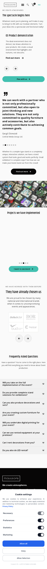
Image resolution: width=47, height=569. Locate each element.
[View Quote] (32, 4)
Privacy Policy (8, 506)
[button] (6, 68)
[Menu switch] (22, 4)
